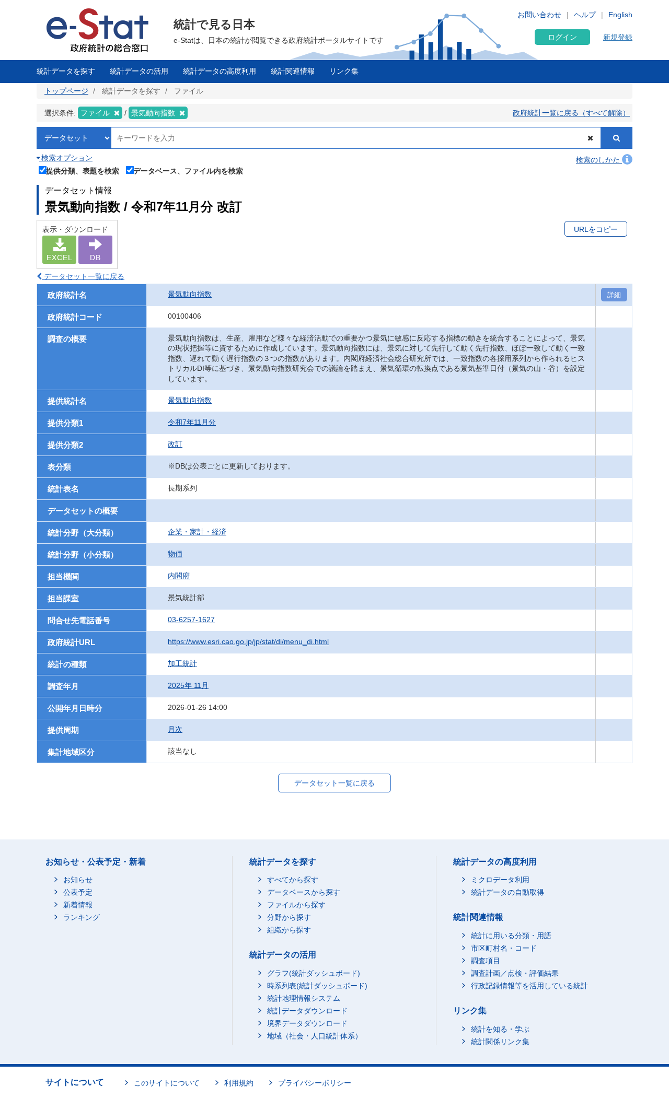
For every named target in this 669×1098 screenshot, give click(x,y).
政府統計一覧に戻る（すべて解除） (571, 113)
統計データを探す (66, 71)
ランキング (81, 917)
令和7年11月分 (192, 422)
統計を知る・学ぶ (500, 1029)
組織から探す (289, 929)
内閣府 (179, 575)
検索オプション (66, 157)
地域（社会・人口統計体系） (314, 1035)
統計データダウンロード (307, 1010)
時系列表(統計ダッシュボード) (317, 985)
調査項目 (485, 960)
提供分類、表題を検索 (82, 170)
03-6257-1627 (191, 619)
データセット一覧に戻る (83, 276)
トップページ (66, 91)
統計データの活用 (139, 71)
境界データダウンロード (307, 1023)
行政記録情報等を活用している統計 (529, 985)
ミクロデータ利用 (500, 879)
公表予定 (78, 892)
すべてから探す (292, 879)
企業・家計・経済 (197, 532)
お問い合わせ (539, 14)
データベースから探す (303, 892)
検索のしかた (599, 160)
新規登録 (617, 37)
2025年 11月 (188, 685)
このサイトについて (167, 1083)
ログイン (562, 37)
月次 (175, 729)
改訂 (175, 444)
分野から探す (289, 917)
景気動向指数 (190, 294)
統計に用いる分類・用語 (511, 935)
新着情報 (78, 904)
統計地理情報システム (303, 998)
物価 (175, 554)
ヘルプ (585, 14)
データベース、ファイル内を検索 (188, 170)
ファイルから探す (296, 904)
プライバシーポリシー (314, 1083)
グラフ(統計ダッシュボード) (313, 973)
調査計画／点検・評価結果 (515, 973)
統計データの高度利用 (219, 71)
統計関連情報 (293, 71)
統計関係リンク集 (500, 1041)
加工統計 (182, 663)
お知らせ (78, 879)
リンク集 (344, 71)
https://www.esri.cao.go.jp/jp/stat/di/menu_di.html (248, 641)
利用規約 (238, 1083)
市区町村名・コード (504, 948)
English (620, 14)
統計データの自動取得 (507, 892)
